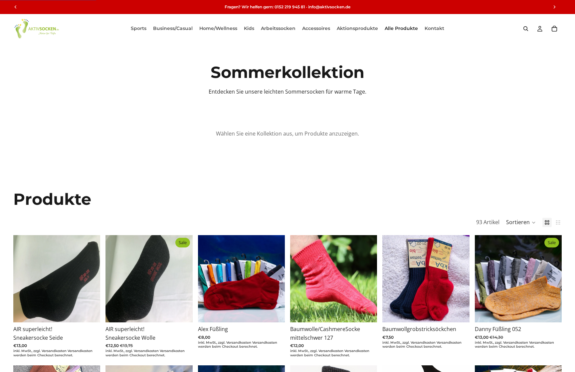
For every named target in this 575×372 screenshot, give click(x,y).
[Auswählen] (90, 312)
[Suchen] (525, 28)
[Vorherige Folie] (208, 278)
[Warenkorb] (554, 28)
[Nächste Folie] (275, 278)
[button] (521, 222)
